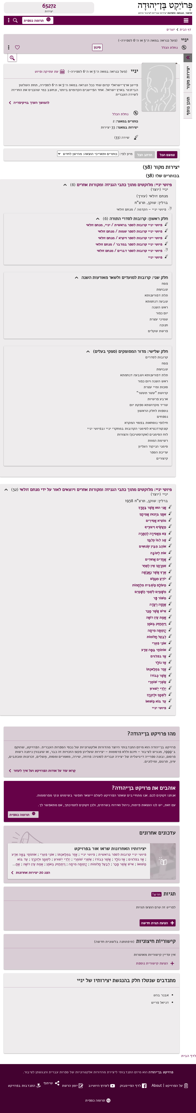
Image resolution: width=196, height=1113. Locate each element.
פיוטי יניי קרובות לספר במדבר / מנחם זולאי (128, 244)
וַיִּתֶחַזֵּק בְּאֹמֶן (156, 623)
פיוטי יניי (155, 257)
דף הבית (185, 29)
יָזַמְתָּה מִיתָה (157, 630)
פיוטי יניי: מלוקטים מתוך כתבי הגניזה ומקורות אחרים (124, 184)
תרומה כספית (37, 20)
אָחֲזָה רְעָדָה (158, 604)
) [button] (65, 184)
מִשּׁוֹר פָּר (159, 597)
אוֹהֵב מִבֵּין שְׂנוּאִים (152, 546)
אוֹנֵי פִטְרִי (159, 643)
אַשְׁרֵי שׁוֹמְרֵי (157, 681)
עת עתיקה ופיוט (50, 71)
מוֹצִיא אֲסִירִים (156, 520)
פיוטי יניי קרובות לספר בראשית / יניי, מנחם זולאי (124, 224)
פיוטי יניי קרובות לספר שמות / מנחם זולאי (130, 231)
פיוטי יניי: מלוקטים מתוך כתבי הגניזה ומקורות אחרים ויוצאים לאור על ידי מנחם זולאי (96, 489)
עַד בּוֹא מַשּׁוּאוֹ (155, 701)
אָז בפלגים (158, 656)
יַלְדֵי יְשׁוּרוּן (158, 688)
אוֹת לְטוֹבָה (158, 552)
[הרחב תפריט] (187, 58)
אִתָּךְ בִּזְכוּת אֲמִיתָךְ (152, 514)
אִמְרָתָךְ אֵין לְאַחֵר (154, 565)
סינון (97, 47)
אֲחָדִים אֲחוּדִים (155, 559)
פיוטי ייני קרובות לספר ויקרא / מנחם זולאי (130, 237)
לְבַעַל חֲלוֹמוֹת (156, 636)
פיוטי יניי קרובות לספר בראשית (122, 854)
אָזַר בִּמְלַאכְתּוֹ (156, 669)
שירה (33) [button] (126, 137)
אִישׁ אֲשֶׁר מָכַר (155, 610)
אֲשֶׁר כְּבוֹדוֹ (158, 675)
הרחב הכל (144, 154)
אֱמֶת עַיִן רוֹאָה (156, 617)
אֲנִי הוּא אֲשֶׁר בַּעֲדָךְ (152, 507)
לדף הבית (188, 1055)
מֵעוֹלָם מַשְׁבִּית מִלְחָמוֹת (149, 584)
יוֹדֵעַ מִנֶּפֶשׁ (158, 578)
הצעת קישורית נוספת (155, 963)
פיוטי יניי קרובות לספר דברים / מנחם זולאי (129, 250)
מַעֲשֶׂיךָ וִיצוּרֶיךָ (155, 526)
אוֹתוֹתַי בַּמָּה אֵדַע (153, 649)
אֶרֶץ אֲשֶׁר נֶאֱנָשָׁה (154, 572)
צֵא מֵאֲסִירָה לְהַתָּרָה (152, 533)
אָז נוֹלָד (160, 662)
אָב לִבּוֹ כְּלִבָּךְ (156, 539)
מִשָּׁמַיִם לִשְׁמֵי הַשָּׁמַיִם (150, 591)
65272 (49, 6)
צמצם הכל (167, 154)
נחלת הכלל (170, 47)
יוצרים (171, 29)
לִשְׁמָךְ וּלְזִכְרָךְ (156, 694)
